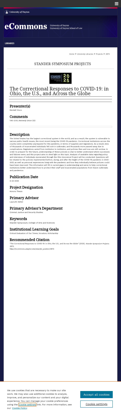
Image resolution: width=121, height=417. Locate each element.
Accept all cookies (96, 394)
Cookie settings (27, 404)
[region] (60, 399)
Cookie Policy (19, 408)
